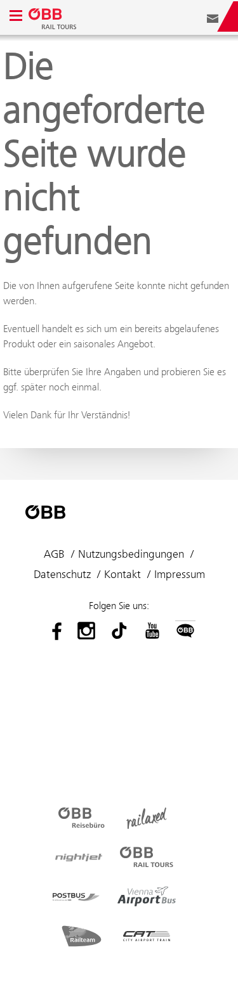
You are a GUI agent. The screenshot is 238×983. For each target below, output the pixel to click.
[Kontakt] (212, 16)
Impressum (179, 574)
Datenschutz (62, 574)
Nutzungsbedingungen (131, 554)
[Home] (54, 16)
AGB (54, 554)
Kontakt (122, 574)
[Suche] (193, 16)
